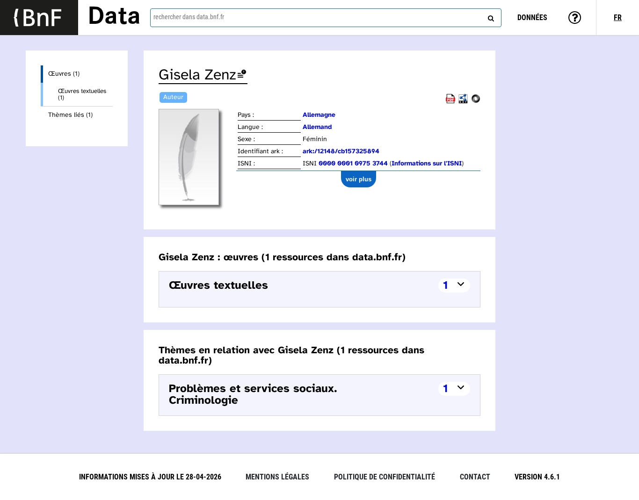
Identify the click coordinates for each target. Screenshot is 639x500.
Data (114, 17)
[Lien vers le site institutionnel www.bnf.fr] (39, 17)
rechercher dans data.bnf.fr (188, 17)
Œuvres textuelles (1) (82, 94)
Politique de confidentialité (384, 476)
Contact (475, 476)
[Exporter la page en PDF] (450, 101)
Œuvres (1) (64, 74)
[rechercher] (489, 16)
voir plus (358, 179)
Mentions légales (277, 476)
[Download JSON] (475, 101)
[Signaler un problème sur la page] (241, 75)
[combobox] (325, 17)
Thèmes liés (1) (70, 115)
